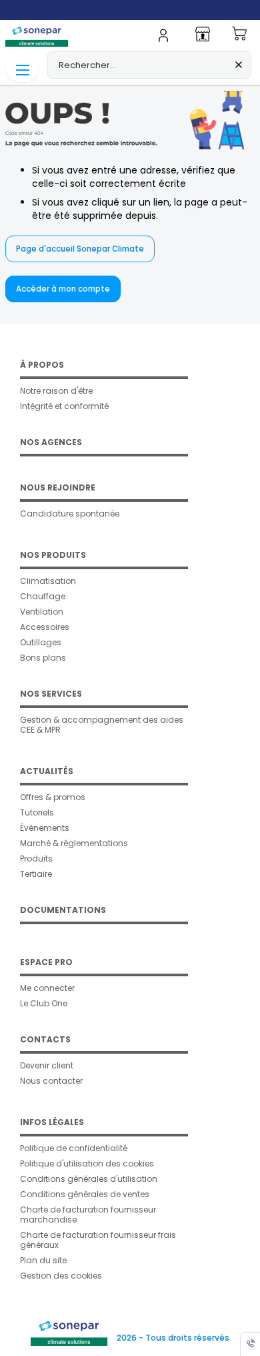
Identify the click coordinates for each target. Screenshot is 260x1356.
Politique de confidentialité (73, 1148)
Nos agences (51, 442)
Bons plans (43, 657)
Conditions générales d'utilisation (88, 1178)
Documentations (63, 910)
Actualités (46, 771)
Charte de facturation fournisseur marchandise (88, 1214)
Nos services (51, 693)
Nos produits (53, 555)
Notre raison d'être (56, 390)
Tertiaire (36, 874)
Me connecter (47, 988)
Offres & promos (52, 797)
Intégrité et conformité (64, 406)
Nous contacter (51, 1080)
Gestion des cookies (61, 1275)
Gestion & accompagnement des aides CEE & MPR (101, 724)
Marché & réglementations (74, 843)
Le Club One (43, 1003)
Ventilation (41, 611)
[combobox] (149, 65)
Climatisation (48, 581)
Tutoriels (37, 812)
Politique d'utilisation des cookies (87, 1163)
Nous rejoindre (57, 487)
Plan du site (43, 1260)
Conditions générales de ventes (84, 1194)
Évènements (44, 827)
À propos (42, 364)
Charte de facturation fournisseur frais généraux (98, 1240)
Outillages (40, 642)
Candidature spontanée (69, 513)
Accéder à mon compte (63, 289)
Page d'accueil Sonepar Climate (80, 249)
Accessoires (44, 627)
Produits (36, 858)
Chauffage (42, 596)
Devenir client (46, 1065)
